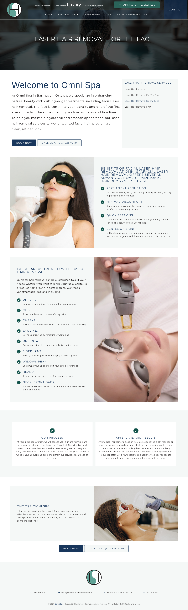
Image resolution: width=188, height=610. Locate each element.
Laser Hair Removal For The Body (143, 95)
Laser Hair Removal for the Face (142, 101)
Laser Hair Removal (135, 89)
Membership (92, 14)
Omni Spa (59, 604)
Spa (109, 14)
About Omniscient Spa (132, 14)
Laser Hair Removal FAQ (138, 107)
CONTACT (175, 9)
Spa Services (66, 14)
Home (48, 14)
